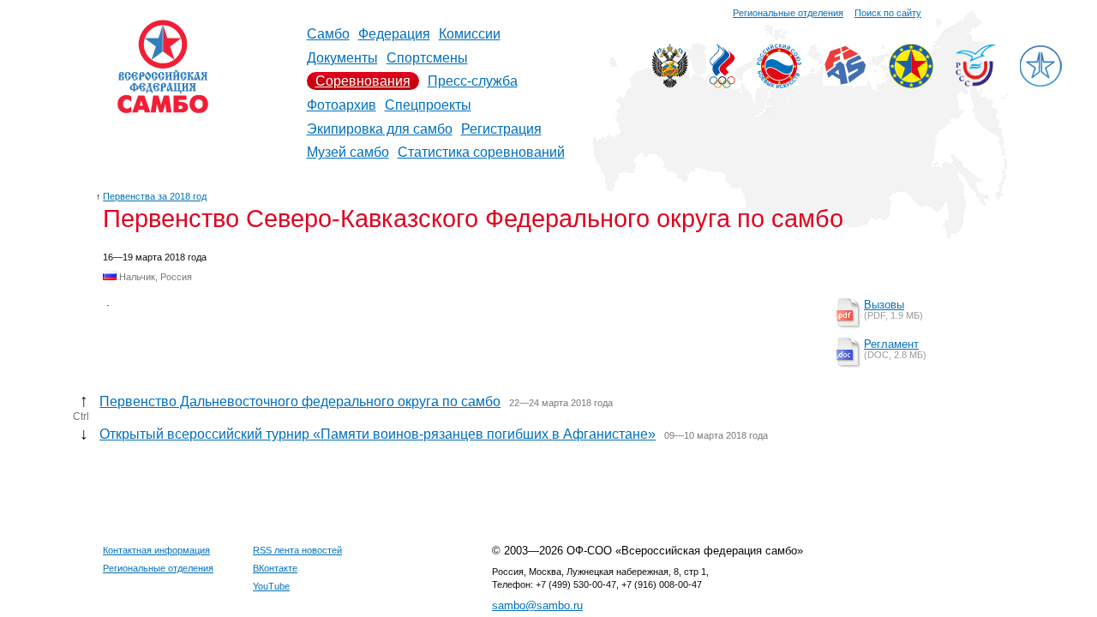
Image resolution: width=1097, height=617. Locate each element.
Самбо (328, 34)
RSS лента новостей (297, 550)
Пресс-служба (473, 81)
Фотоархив (341, 105)
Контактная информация (156, 550)
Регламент (891, 344)
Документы (342, 58)
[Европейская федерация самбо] (911, 83)
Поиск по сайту (887, 13)
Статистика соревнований (481, 152)
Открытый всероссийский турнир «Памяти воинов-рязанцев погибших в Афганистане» (377, 434)
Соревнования (363, 81)
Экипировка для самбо (380, 129)
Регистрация (501, 129)
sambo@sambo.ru (537, 605)
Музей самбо (348, 152)
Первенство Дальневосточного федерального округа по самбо (300, 401)
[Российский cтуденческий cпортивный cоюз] (976, 82)
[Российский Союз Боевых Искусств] (779, 83)
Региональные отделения (788, 13)
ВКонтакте (275, 568)
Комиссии (470, 34)
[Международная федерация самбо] (845, 81)
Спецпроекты (428, 105)
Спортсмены (427, 58)
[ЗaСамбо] (1040, 83)
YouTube (271, 586)
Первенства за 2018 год (155, 196)
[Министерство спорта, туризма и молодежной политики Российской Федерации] (669, 83)
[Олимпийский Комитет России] (722, 83)
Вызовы (884, 304)
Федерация (394, 34)
